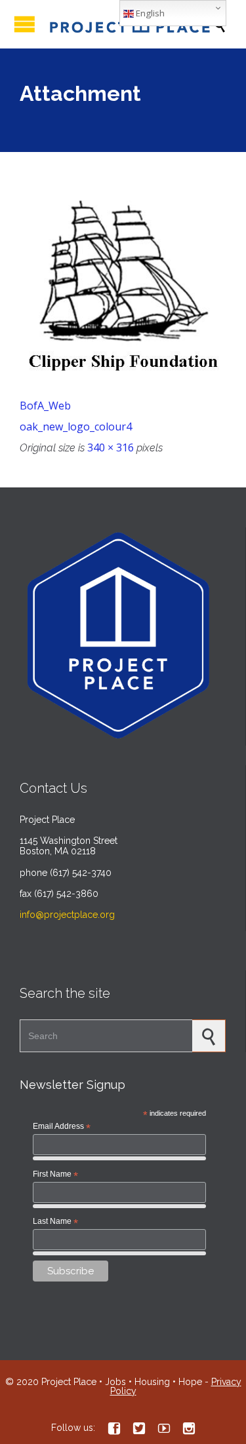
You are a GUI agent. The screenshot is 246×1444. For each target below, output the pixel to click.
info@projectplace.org (67, 914)
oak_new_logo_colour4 (76, 426)
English (149, 13)
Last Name (55, 1222)
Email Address (62, 1127)
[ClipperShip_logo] (123, 287)
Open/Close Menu (24, 23)
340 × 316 (110, 447)
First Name (55, 1174)
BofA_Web (45, 405)
